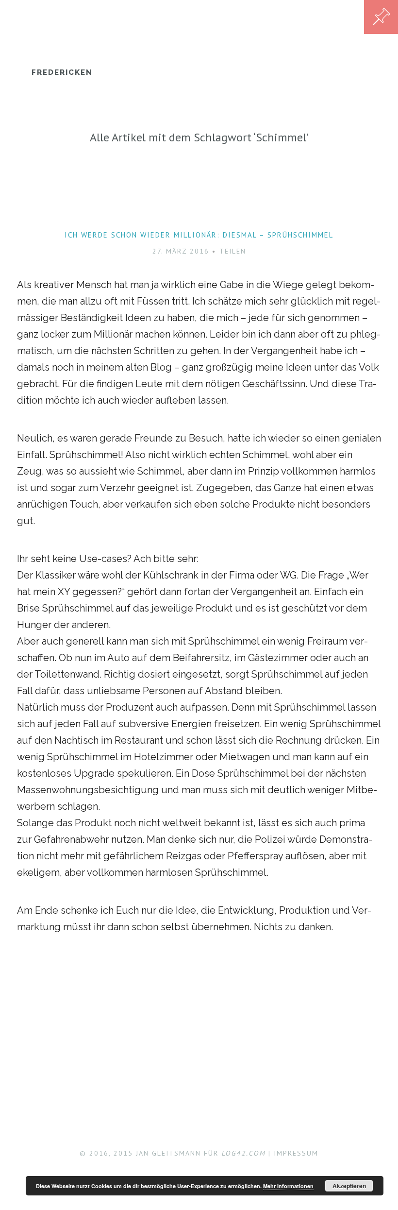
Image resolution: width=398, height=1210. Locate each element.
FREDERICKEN (62, 72)
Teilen (232, 251)
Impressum (296, 1153)
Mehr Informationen (288, 1186)
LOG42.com (243, 1153)
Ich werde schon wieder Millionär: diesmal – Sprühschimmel (199, 234)
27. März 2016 (180, 251)
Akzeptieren (349, 1185)
